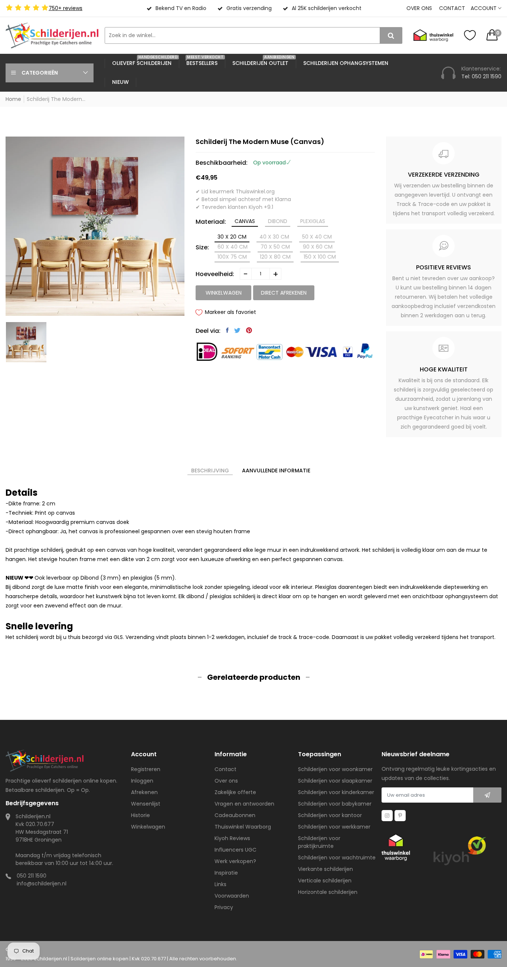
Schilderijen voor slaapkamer (335, 780)
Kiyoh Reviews (232, 838)
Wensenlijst (145, 803)
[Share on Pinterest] (249, 330)
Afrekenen (144, 792)
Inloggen (142, 780)
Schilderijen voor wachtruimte (337, 857)
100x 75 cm (232, 256)
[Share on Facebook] (227, 330)
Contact (452, 8)
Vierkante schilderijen (325, 869)
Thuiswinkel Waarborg (243, 826)
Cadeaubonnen (235, 815)
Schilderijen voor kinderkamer (336, 792)
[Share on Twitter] (237, 330)
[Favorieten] (469, 35)
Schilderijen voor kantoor (330, 815)
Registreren (145, 769)
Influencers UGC (235, 849)
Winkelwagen (148, 826)
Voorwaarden (232, 895)
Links (220, 884)
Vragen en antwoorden (244, 803)
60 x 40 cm (232, 246)
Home (13, 99)
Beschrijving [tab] (210, 470)
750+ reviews (65, 8)
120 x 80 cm (275, 256)
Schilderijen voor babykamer (335, 803)
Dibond (277, 221)
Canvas (245, 221)
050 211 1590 (31, 875)
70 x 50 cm (275, 246)
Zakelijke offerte (235, 792)
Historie (140, 815)
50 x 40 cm (317, 236)
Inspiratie (226, 872)
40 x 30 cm (274, 236)
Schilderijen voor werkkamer (334, 826)
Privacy (224, 907)
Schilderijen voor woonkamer (335, 769)
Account (484, 8)
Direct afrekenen (284, 292)
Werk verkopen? (235, 861)
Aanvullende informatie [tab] (276, 470)
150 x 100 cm (320, 256)
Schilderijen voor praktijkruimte (319, 842)
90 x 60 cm (318, 246)
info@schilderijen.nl (41, 883)
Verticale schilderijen (324, 880)
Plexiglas (312, 221)
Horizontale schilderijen (327, 892)
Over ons (419, 8)
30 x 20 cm (231, 236)
